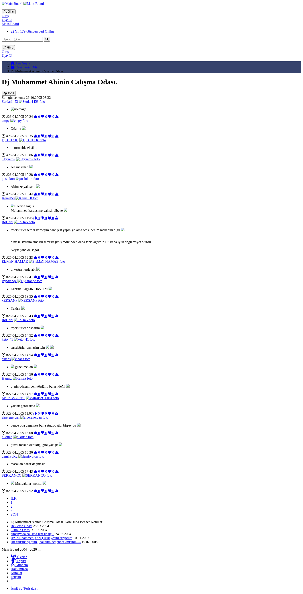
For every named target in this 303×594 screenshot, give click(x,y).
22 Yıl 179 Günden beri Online (32, 31)
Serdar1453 (10, 101)
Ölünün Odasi (20, 530)
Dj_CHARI (10, 140)
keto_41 (7, 339)
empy (6, 120)
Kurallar (16, 573)
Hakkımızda (19, 569)
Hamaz (7, 378)
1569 (10, 93)
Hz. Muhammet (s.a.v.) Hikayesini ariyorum (41, 538)
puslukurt (8, 179)
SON (14, 514)
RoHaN (7, 222)
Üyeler (21, 557)
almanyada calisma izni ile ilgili (32, 534)
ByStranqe (9, 281)
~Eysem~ (8, 159)
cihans (6, 359)
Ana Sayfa (22, 63)
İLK (14, 498)
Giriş (10, 11)
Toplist (21, 561)
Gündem (21, 565)
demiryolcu (10, 456)
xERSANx (9, 300)
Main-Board (10, 24)
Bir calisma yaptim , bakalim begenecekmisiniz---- (46, 542)
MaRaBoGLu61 (13, 398)
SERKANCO (12, 475)
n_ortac (7, 437)
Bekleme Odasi (21, 526)
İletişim (16, 577)
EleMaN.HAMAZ (15, 261)
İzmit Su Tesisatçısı (24, 588)
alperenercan (11, 417)
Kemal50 (8, 198)
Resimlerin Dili (26, 67)
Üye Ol (7, 20)
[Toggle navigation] (39, 550)
